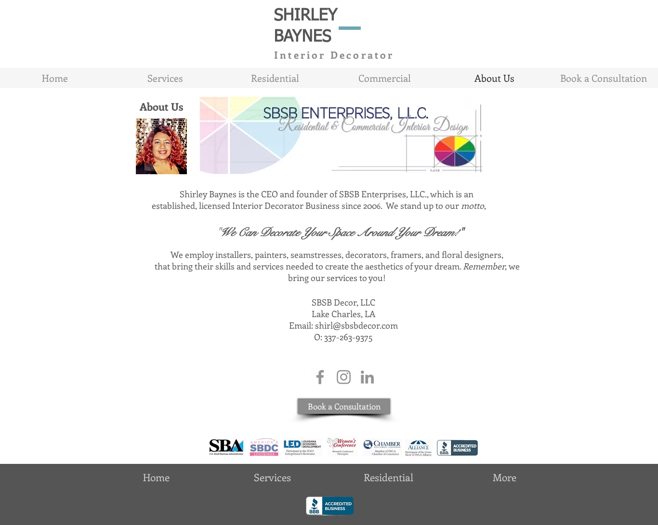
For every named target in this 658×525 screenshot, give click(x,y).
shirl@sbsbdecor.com (356, 325)
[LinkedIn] (367, 377)
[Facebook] (320, 377)
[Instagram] (343, 377)
